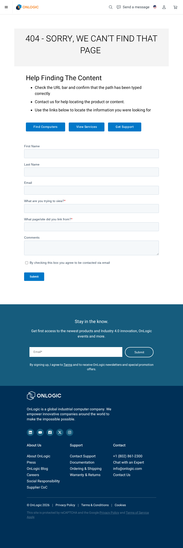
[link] (27, 7)
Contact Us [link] (121, 475)
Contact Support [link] (83, 456)
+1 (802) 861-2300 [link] (127, 456)
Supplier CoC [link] (37, 487)
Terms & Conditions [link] (95, 505)
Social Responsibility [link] (43, 481)
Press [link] (31, 462)
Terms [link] (68, 364)
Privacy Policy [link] (65, 505)
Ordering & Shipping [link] (86, 468)
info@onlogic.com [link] (127, 468)
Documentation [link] (82, 462)
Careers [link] (33, 475)
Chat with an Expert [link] (128, 462)
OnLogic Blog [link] (37, 468)
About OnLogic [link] (38, 456)
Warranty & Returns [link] (85, 475)
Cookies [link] (120, 505)
